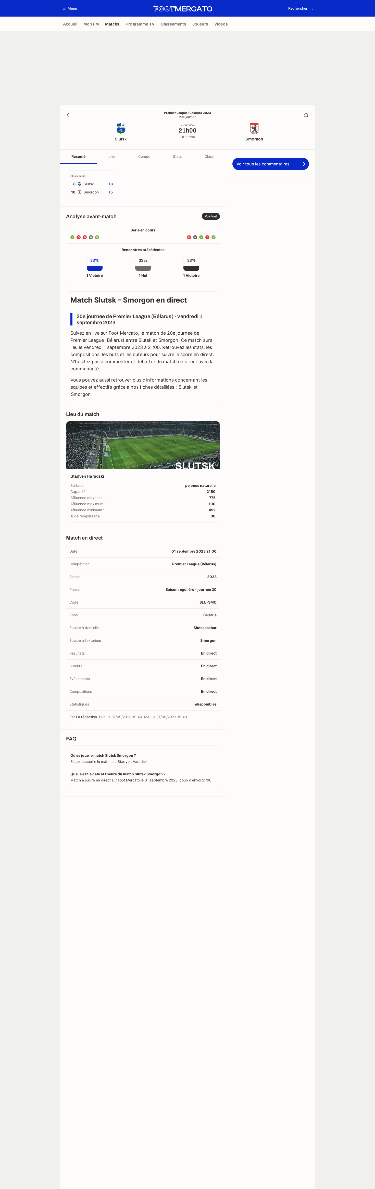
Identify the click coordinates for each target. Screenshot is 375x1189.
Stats (177, 156)
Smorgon (81, 394)
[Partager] (306, 115)
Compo (144, 156)
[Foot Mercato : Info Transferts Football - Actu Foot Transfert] (182, 8)
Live (111, 156)
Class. (210, 156)
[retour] (69, 115)
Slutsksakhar (205, 627)
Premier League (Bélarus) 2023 (187, 112)
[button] (70, 8)
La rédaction (86, 717)
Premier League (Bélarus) (194, 564)
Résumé (78, 156)
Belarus (210, 615)
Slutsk (185, 387)
